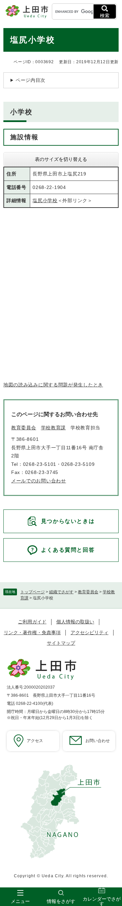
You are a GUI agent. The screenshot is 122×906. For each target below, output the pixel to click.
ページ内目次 (30, 80)
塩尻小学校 (45, 200)
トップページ (32, 592)
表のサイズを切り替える (61, 159)
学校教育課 (53, 427)
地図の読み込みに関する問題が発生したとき (53, 384)
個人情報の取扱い (75, 621)
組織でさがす (61, 592)
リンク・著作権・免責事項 (32, 632)
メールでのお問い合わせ (38, 480)
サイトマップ (61, 643)
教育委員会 (88, 592)
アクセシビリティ (89, 632)
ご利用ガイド (32, 621)
